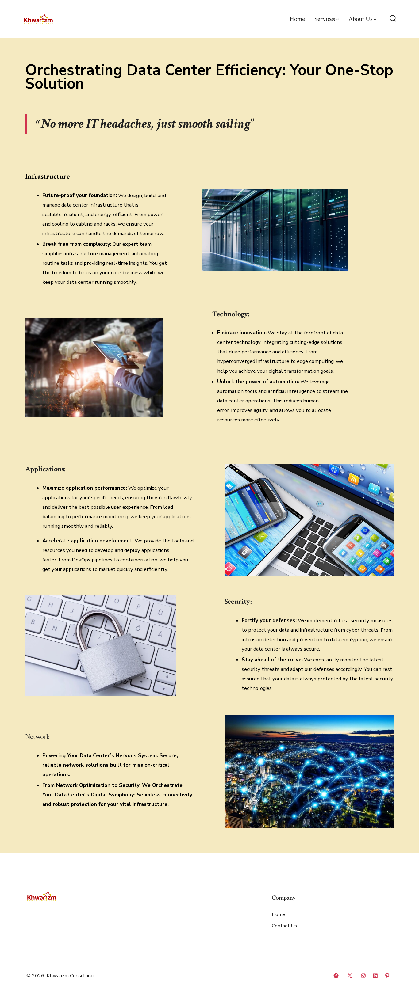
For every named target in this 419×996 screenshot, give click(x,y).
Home (297, 19)
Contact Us (284, 925)
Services (324, 19)
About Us (360, 19)
